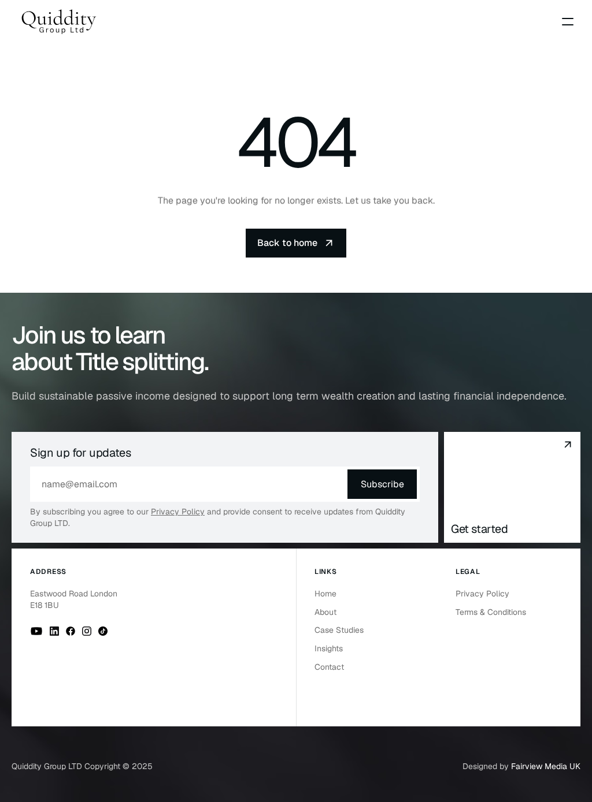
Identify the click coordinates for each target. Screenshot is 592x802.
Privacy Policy (178, 511)
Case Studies (339, 630)
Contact (329, 667)
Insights (328, 648)
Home (325, 593)
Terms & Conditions (491, 612)
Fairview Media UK (545, 766)
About (325, 612)
